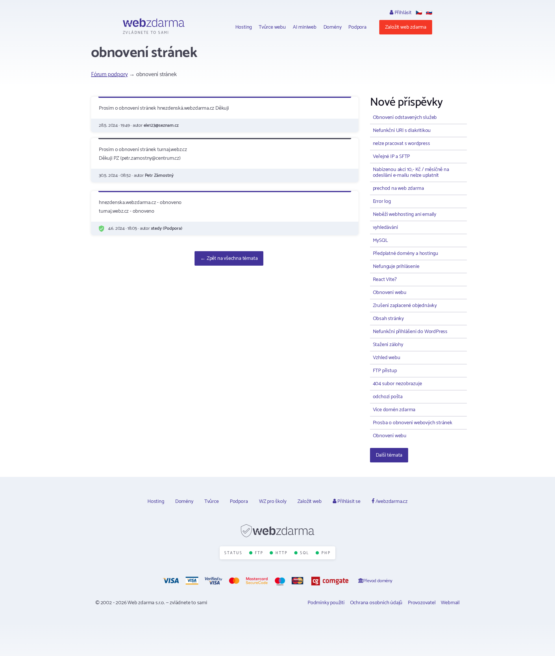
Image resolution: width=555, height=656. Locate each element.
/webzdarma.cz (391, 501)
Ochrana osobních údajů (376, 602)
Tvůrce (211, 501)
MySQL (380, 240)
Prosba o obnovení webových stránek (412, 422)
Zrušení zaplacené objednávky (405, 305)
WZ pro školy (272, 501)
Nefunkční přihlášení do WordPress (410, 331)
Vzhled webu (386, 357)
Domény (332, 27)
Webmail (450, 602)
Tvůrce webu (272, 27)
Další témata (389, 455)
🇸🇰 (429, 12)
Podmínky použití (326, 602)
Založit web (309, 501)
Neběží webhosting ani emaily (404, 214)
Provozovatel (422, 602)
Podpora (357, 27)
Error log (382, 201)
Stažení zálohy (388, 344)
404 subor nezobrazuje (397, 383)
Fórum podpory (109, 74)
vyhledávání (385, 227)
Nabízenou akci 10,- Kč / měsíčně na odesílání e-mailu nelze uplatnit (411, 172)
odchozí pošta (388, 396)
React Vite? (385, 279)
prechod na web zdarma (398, 188)
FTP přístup (385, 370)
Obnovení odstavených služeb (405, 117)
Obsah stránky (388, 318)
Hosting (243, 27)
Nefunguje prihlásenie (396, 266)
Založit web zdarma (405, 27)
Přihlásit (402, 12)
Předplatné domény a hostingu (405, 253)
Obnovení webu (389, 292)
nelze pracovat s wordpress (401, 143)
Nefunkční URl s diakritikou (402, 130)
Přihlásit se (348, 501)
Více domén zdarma (394, 409)
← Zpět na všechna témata (229, 258)
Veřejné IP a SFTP (391, 156)
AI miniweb (305, 27)
